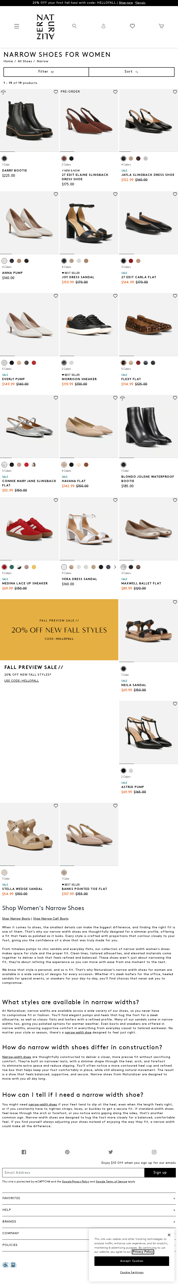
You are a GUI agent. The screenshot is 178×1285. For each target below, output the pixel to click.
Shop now (126, 3)
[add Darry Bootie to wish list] (56, 92)
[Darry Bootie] (29, 120)
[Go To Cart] (161, 26)
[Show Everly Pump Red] (34, 363)
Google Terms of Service (111, 1181)
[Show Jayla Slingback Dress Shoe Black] (123, 158)
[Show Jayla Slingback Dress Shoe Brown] (138, 158)
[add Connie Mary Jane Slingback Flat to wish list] (56, 398)
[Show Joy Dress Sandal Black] (64, 261)
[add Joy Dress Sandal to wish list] (115, 194)
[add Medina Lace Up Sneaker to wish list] (56, 500)
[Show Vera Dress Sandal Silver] (86, 567)
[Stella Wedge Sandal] (29, 834)
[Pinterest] (67, 1154)
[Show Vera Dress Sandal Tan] (71, 567)
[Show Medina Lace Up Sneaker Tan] (26, 567)
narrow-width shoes (43, 1104)
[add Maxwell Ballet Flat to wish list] (175, 500)
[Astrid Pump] (148, 732)
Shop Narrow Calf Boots (50, 918)
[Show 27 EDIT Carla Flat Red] (131, 261)
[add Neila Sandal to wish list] (175, 602)
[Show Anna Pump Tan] (19, 261)
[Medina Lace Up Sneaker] (29, 528)
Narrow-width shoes (16, 1057)
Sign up (160, 1172)
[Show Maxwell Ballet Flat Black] (131, 567)
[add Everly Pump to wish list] (56, 296)
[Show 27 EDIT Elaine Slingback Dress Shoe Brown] (64, 158)
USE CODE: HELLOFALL (21, 681)
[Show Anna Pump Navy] (12, 261)
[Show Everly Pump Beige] (4, 363)
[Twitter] (110, 1154)
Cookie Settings (132, 1272)
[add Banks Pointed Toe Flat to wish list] (115, 806)
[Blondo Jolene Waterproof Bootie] (148, 426)
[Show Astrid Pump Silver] (131, 770)
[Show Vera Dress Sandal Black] (101, 567)
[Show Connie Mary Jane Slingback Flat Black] (12, 465)
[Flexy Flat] (148, 324)
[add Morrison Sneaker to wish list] (115, 296)
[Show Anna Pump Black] (26, 261)
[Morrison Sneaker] (89, 324)
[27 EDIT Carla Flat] (148, 222)
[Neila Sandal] (148, 630)
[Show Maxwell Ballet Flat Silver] (123, 567)
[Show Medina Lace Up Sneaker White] (19, 567)
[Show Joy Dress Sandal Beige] (86, 261)
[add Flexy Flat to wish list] (175, 296)
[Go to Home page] (45, 27)
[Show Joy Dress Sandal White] (79, 261)
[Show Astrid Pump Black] (123, 770)
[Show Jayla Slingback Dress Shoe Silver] (145, 158)
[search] (74, 28)
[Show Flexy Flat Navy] (145, 363)
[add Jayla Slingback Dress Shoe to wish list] (175, 92)
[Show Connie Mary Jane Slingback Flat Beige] (34, 465)
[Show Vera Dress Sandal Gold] (93, 567)
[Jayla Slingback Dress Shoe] (148, 120)
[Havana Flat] (89, 426)
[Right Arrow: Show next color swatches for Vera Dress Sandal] (115, 567)
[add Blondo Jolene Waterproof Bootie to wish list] (175, 398)
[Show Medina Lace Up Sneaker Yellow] (34, 567)
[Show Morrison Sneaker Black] (64, 363)
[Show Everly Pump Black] (26, 363)
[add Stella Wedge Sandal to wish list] (56, 806)
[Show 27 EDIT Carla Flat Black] (123, 261)
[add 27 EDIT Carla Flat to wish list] (175, 194)
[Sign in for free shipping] (103, 26)
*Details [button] (140, 3)
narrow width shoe (78, 1032)
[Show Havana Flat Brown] (86, 465)
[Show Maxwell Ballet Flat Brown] (138, 567)
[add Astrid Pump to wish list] (175, 704)
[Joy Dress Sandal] (89, 222)
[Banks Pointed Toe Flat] (89, 834)
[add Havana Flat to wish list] (115, 398)
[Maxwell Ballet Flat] (148, 528)
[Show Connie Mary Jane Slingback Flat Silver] (4, 465)
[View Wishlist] (132, 26)
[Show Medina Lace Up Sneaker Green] (12, 567)
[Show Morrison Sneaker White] (71, 363)
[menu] (17, 28)
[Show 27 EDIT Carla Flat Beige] (138, 261)
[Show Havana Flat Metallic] (79, 465)
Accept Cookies (131, 1261)
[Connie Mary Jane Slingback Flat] (29, 426)
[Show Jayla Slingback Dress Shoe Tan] (131, 158)
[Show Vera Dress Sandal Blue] (108, 567)
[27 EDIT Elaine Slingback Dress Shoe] (89, 120)
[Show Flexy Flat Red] (138, 363)
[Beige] (4, 872)
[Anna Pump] (29, 222)
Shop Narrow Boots (16, 918)
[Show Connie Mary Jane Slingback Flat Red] (26, 465)
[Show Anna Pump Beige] (4, 261)
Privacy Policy (143, 1252)
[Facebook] (23, 1154)
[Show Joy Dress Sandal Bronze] (71, 261)
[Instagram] (154, 1154)
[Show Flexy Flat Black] (153, 363)
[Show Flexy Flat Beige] (131, 363)
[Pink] (64, 872)
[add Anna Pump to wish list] (56, 194)
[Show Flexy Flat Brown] (123, 363)
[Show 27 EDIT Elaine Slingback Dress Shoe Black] (71, 158)
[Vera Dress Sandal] (89, 528)
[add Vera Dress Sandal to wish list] (115, 500)
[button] (89, 1198)
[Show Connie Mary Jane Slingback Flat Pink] (19, 465)
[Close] (169, 1235)
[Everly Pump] (29, 324)
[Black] (4, 158)
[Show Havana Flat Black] (71, 465)
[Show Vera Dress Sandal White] (64, 567)
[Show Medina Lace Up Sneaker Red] (4, 567)
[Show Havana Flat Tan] (64, 465)
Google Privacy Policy (75, 1181)
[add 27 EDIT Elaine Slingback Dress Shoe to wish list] (115, 92)
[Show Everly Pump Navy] (12, 363)
